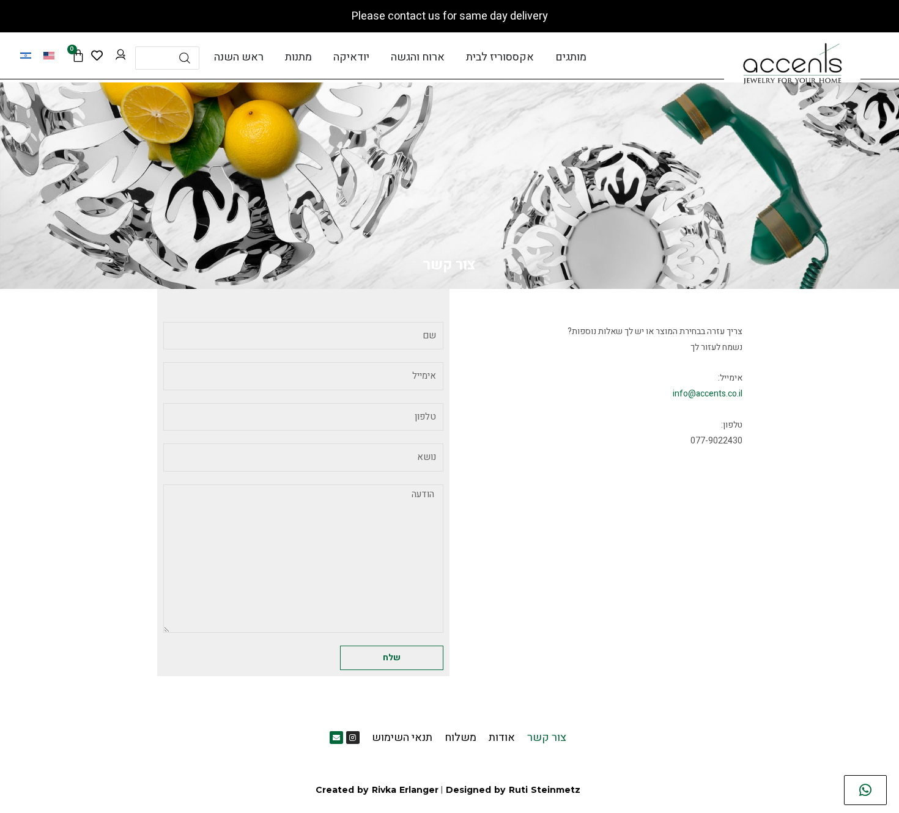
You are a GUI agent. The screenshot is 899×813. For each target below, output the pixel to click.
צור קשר (546, 737)
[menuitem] (49, 55)
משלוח (460, 737)
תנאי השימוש (402, 737)
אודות (502, 737)
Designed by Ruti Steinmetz (513, 789)
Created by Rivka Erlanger (377, 789)
